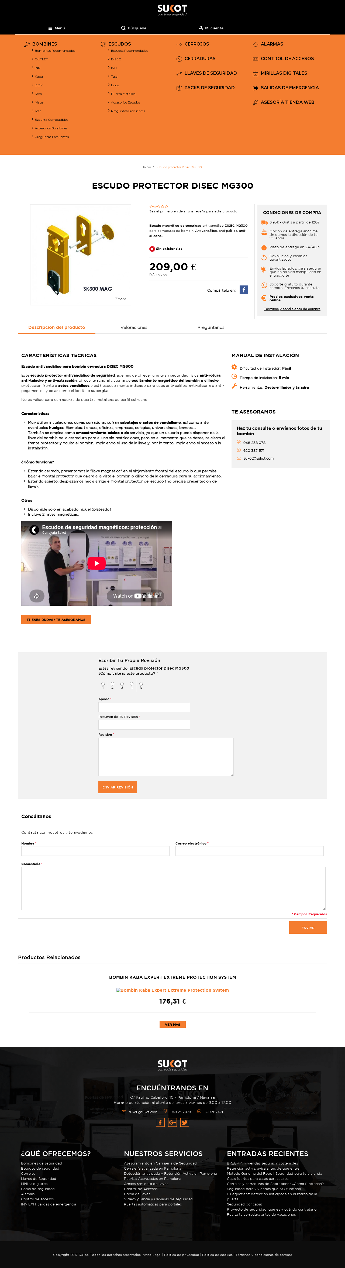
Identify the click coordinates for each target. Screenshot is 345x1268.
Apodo (103, 699)
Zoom (120, 299)
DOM (39, 85)
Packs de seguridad (38, 1189)
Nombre (27, 843)
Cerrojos (28, 1173)
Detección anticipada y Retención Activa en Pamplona (170, 1173)
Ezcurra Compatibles (51, 120)
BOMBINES (44, 44)
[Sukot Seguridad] (172, 10)
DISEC (116, 59)
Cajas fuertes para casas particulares (257, 1179)
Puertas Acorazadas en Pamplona (152, 1179)
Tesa (38, 111)
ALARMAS (272, 44)
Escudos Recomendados (129, 51)
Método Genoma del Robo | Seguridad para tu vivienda (274, 1173)
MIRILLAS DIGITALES (284, 73)
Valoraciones (133, 327)
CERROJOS (197, 44)
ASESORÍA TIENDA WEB (288, 102)
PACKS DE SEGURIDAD (210, 88)
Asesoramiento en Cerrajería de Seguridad (160, 1163)
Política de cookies (217, 1254)
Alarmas (27, 1194)
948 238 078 (181, 1112)
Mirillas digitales (34, 1184)
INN (37, 68)
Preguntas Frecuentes (52, 137)
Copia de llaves (137, 1194)
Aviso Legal (152, 1254)
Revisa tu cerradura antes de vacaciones (261, 1214)
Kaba (39, 76)
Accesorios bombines (51, 128)
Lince (115, 85)
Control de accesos (37, 1199)
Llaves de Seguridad (38, 1179)
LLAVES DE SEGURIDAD (211, 73)
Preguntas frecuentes (128, 111)
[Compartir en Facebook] (244, 292)
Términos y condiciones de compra (292, 309)
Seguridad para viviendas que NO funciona (264, 1189)
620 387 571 (214, 1112)
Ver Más (172, 1024)
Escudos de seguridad (40, 1168)
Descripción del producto (56, 327)
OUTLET (41, 59)
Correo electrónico (190, 843)
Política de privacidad (182, 1254)
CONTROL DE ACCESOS (287, 58)
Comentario (30, 864)
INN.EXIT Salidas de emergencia (48, 1204)
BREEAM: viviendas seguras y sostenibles (262, 1163)
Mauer (40, 102)
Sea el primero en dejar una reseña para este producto (193, 211)
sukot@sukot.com (143, 1112)
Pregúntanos (211, 327)
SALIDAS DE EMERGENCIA (290, 88)
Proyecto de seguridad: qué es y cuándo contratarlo (271, 1209)
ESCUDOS (120, 44)
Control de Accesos (140, 1189)
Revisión (105, 734)
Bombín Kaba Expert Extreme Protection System (172, 977)
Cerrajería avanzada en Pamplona (152, 1168)
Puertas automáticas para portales (153, 1204)
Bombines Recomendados (55, 51)
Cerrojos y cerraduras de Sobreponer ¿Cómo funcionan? (275, 1184)
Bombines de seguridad (41, 1163)
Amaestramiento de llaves (146, 1184)
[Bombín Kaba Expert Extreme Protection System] (172, 990)
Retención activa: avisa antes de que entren (264, 1168)
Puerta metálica (123, 94)
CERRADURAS (200, 58)
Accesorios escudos (125, 102)
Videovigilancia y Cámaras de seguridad (158, 1199)
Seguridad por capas (245, 1204)
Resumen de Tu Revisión (118, 716)
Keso (38, 94)
